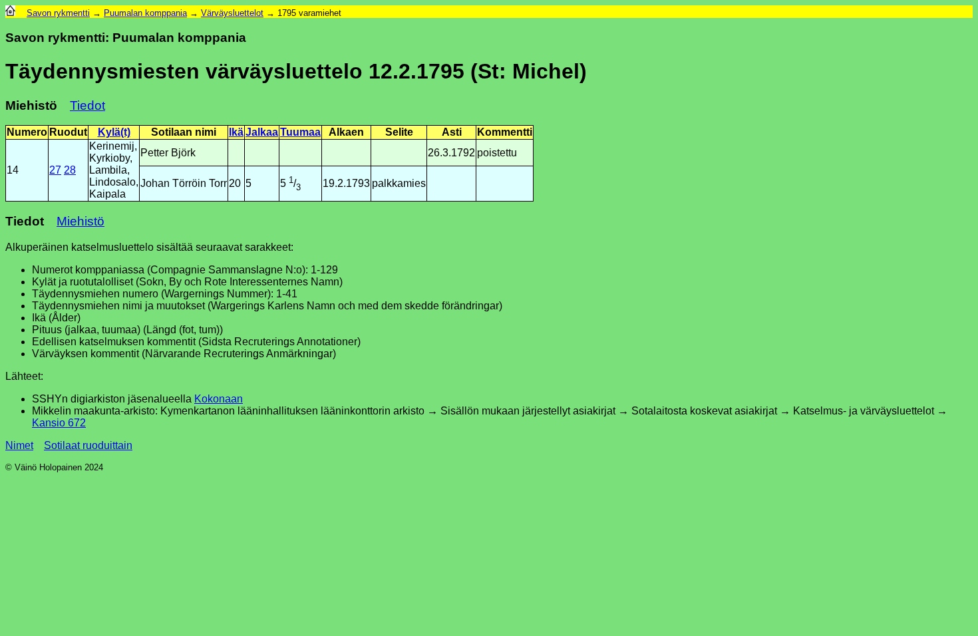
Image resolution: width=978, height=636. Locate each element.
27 (55, 170)
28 (70, 170)
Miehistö (80, 221)
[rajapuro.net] (10, 13)
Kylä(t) (114, 132)
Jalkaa (261, 132)
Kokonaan (218, 398)
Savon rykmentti (58, 13)
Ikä (236, 132)
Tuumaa (300, 132)
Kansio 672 (59, 422)
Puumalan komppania (145, 13)
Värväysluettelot (232, 13)
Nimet (19, 445)
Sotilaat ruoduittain (88, 445)
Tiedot (87, 105)
